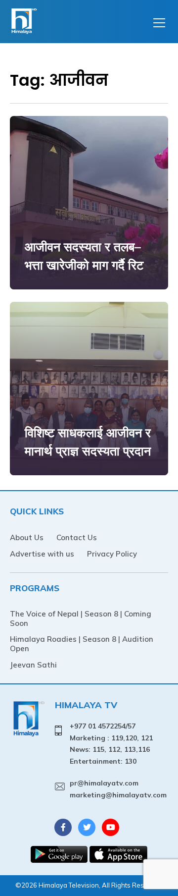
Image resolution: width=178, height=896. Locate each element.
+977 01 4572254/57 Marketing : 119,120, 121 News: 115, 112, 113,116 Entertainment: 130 (111, 744)
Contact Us (76, 537)
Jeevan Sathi (33, 665)
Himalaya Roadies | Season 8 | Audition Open (81, 643)
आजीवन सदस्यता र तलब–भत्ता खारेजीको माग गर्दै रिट (84, 256)
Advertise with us (42, 554)
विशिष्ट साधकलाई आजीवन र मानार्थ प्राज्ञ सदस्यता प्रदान (88, 442)
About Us (27, 537)
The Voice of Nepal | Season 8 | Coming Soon (80, 618)
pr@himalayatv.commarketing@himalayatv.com (118, 789)
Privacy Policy (112, 554)
